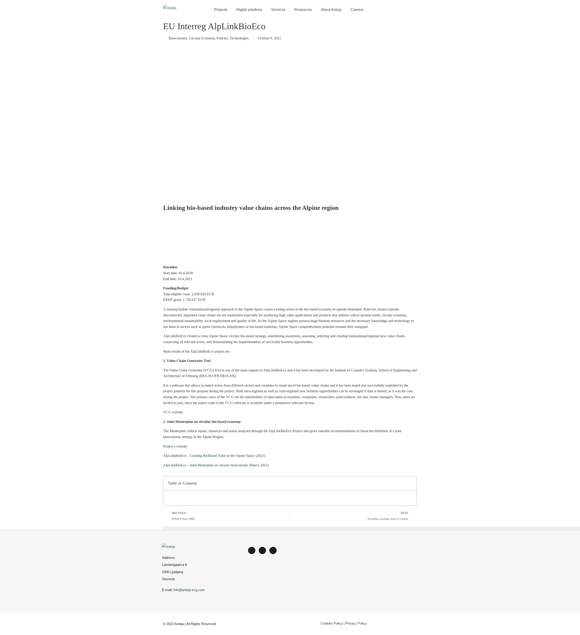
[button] (410, 483)
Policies (222, 38)
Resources (303, 10)
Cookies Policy (332, 623)
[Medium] (262, 550)
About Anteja (331, 10)
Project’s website (175, 446)
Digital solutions (249, 10)
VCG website (173, 412)
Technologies (239, 38)
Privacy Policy (356, 623)
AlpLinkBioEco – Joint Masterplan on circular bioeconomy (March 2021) (216, 465)
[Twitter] (273, 550)
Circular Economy (202, 38)
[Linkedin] (251, 550)
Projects (220, 10)
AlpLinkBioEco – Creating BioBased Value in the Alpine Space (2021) (214, 456)
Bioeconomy (178, 38)
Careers (356, 10)
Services (278, 10)
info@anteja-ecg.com (189, 590)
